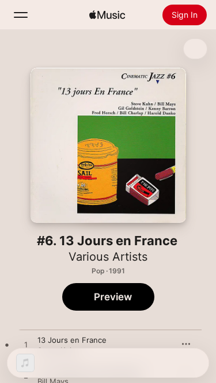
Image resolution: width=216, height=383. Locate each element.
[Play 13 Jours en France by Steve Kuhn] (25, 345)
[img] (107, 15)
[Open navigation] (20, 15)
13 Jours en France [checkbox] (72, 340)
